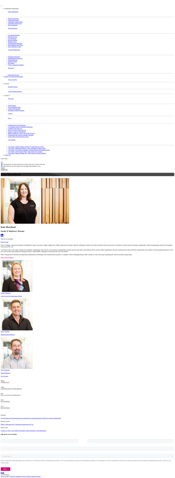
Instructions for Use (27, 424)
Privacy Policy (5, 476)
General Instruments (36, 418)
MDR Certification (6, 424)
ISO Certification (17, 424)
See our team (4, 376)
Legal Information (41, 430)
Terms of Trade (26, 476)
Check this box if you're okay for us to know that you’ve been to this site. (24, 164)
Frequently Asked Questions (27, 430)
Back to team (4, 242)
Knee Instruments (25, 418)
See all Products (5, 418)
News (9, 430)
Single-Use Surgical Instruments (51, 418)
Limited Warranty (36, 476)
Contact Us (7, 155)
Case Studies (15, 430)
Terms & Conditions (15, 476)
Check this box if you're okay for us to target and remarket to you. (22, 166)
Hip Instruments (15, 418)
